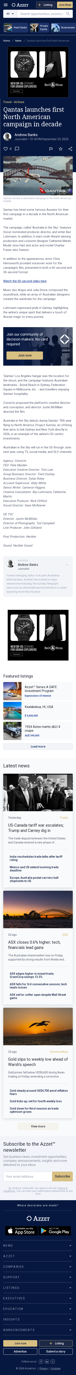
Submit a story (55, 1351)
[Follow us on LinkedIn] (47, 1362)
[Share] (70, 148)
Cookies (55, 1368)
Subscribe (62, 1176)
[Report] (50, 148)
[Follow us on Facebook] (41, 1362)
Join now (25, 355)
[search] (68, 13)
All (8, 13)
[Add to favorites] (60, 148)
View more (38, 1126)
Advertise (20, 1351)
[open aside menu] (5, 4)
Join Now (65, 4)
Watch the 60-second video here (25, 281)
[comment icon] (17, 148)
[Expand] (67, 564)
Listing (48, 4)
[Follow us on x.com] (53, 1362)
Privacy (44, 1368)
